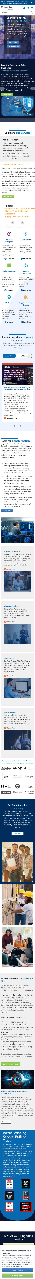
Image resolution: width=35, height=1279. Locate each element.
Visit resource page (26, 1)
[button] (32, 12)
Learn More (13, 42)
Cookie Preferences (17, 1270)
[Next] (32, 88)
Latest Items (9, 356)
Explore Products (13, 46)
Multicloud (9, 303)
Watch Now (6, 1122)
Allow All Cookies (17, 1275)
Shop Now (7, 510)
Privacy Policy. (19, 1266)
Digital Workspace (9, 271)
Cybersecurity (26, 239)
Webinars (24, 356)
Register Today (12, 418)
